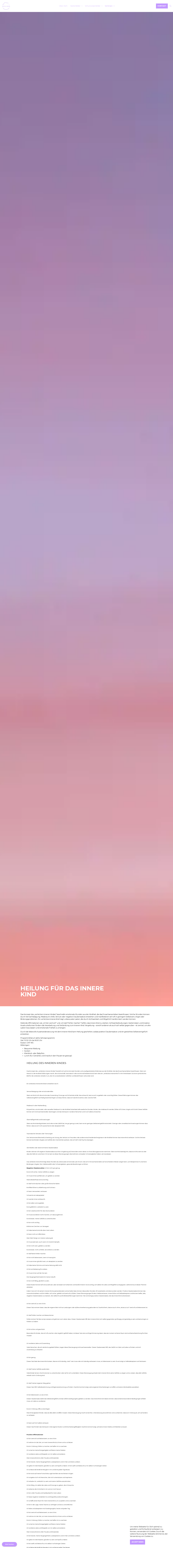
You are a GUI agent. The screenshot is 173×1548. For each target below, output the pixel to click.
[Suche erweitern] (170, 5)
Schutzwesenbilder (92, 6)
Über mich (63, 6)
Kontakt (162, 6)
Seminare (108, 6)
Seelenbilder (75, 6)
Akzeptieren (137, 1542)
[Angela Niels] (6, 6)
